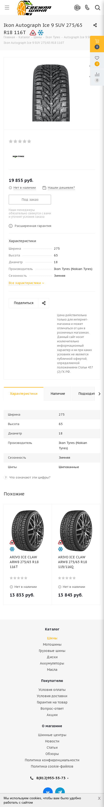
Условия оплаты (52, 689)
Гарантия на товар (52, 702)
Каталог (52, 629)
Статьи (52, 747)
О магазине (52, 726)
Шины (52, 638)
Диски (52, 657)
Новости (52, 741)
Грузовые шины (52, 651)
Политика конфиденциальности (52, 760)
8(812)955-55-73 (51, 778)
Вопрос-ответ (52, 708)
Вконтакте (48, 792)
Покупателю (52, 681)
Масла (52, 669)
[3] (20, 141)
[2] (15, 141)
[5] (29, 141)
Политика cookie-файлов (52, 766)
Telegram (60, 792)
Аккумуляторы (52, 663)
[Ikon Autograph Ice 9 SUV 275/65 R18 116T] (52, 92)
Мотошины (52, 644)
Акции (52, 715)
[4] (24, 141)
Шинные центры (52, 735)
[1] (11, 141)
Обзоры (52, 754)
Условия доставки (52, 696)
